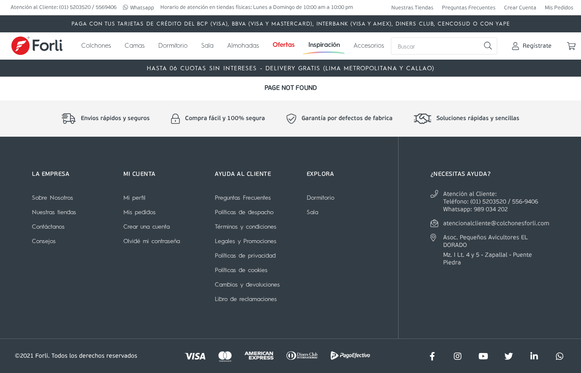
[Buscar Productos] (487, 46)
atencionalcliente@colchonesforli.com (496, 224)
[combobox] (444, 46)
